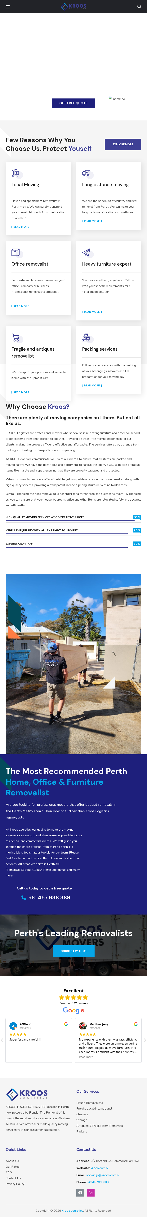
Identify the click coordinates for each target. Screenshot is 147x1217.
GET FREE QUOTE (73, 103)
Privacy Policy (15, 1184)
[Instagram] (91, 1193)
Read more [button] (16, 1057)
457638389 (98, 1182)
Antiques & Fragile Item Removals (99, 1126)
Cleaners (82, 1114)
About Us (12, 1161)
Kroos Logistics (72, 1211)
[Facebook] (80, 1193)
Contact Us (13, 1178)
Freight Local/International (94, 1108)
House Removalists (89, 1103)
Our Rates (13, 1167)
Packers (81, 1131)
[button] (139, 6)
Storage (81, 1120)
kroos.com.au (100, 1168)
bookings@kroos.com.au (103, 1175)
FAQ (9, 1172)
